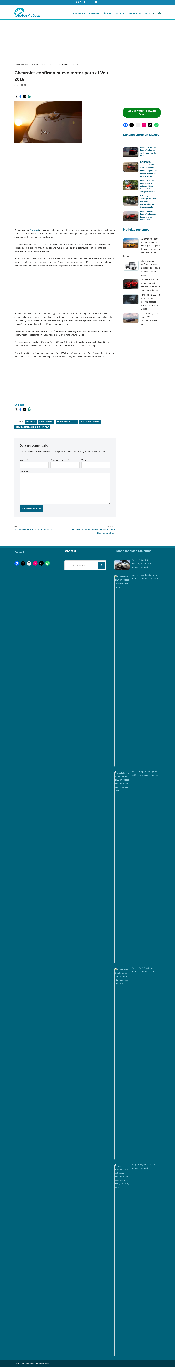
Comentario (26, 471)
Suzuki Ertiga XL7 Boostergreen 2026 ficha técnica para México (143, 563)
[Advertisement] (87, 39)
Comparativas (134, 13)
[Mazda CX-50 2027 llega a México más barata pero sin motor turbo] (131, 216)
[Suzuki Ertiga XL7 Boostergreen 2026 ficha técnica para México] (122, 565)
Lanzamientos (78, 13)
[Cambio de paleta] (159, 13)
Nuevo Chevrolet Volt (90, 422)
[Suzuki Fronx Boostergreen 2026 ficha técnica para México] (122, 671)
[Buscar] (154, 13)
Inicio (16, 64)
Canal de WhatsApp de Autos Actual (142, 112)
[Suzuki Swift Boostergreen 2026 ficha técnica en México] (122, 1064)
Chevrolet (33, 64)
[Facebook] (125, 125)
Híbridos (107, 13)
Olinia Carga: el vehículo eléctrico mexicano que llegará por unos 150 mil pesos (150, 268)
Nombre (24, 460)
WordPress (44, 1364)
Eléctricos (119, 13)
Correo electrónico (59, 460)
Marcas (24, 64)
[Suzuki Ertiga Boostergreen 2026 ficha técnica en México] (122, 867)
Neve (16, 1364)
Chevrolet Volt (46, 422)
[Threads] (150, 125)
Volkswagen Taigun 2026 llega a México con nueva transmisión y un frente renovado (148, 201)
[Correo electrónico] (138, 125)
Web (83, 460)
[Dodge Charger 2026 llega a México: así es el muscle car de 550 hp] (131, 152)
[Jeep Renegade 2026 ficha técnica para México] (122, 1260)
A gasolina (94, 13)
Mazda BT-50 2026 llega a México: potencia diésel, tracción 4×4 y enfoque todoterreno (148, 186)
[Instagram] (144, 125)
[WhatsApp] (156, 125)
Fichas (148, 13)
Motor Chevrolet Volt (67, 422)
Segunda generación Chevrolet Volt (32, 427)
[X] (131, 125)
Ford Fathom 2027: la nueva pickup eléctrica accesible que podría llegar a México (150, 302)
